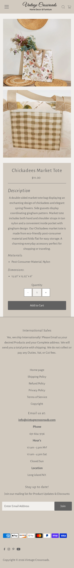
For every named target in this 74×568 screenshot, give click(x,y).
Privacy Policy (37, 390)
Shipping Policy (37, 376)
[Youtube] (18, 549)
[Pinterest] (13, 549)
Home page (37, 370)
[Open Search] (63, 7)
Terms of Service (37, 397)
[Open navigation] (10, 6)
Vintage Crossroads (37, 560)
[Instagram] (9, 549)
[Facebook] (4, 549)
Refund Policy (37, 383)
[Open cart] (69, 6)
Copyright (37, 403)
